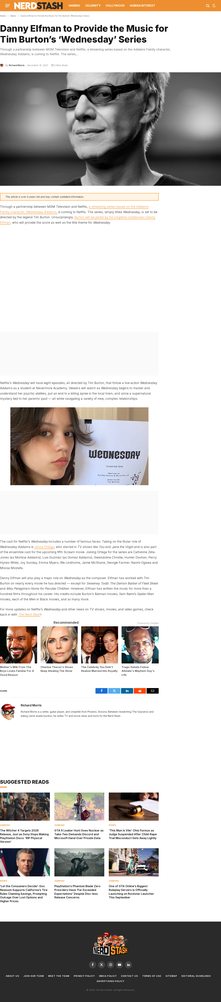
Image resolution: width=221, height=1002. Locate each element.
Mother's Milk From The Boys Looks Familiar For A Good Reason (17, 670)
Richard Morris (17, 65)
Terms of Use (151, 975)
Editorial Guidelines (196, 975)
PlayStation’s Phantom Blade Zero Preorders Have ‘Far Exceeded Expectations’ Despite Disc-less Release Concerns (77, 891)
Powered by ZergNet (148, 623)
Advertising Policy (110, 981)
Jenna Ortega (44, 547)
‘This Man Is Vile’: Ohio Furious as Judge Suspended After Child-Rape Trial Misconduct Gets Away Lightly (133, 834)
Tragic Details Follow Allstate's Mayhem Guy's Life (138, 670)
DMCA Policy (108, 975)
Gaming (74, 5)
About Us (12, 975)
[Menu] (7, 6)
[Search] (207, 6)
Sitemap (171, 975)
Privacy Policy (84, 975)
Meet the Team (58, 975)
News (112, 825)
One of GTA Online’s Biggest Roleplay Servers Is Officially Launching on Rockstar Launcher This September (131, 891)
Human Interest (142, 5)
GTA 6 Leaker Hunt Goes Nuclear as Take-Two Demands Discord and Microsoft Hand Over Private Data (79, 834)
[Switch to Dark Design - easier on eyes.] (214, 5)
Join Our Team (33, 975)
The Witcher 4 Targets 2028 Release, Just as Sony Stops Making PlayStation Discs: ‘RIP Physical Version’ (24, 836)
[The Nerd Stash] (38, 5)
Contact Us (129, 975)
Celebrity (93, 5)
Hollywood (115, 5)
